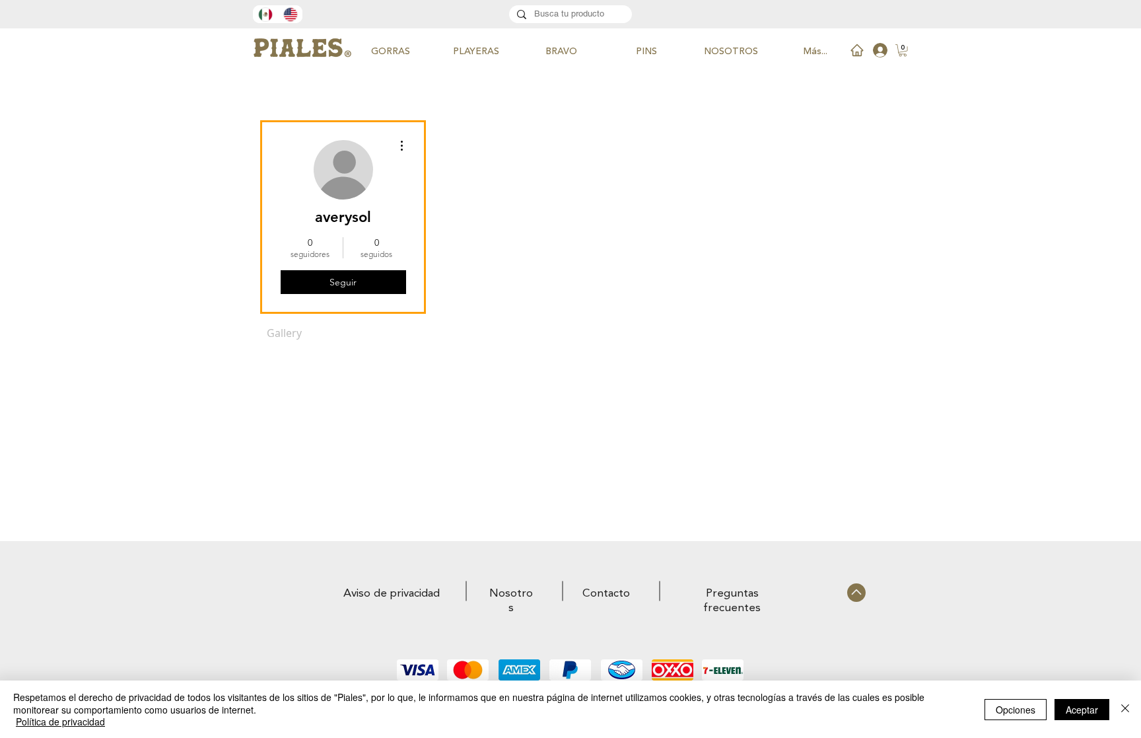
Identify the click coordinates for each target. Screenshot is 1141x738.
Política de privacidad (60, 721)
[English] (289, 14)
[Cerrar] (1125, 709)
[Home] (857, 50)
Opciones (1015, 709)
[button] (902, 50)
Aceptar (1082, 709)
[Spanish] (265, 14)
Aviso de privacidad (391, 593)
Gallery (284, 333)
